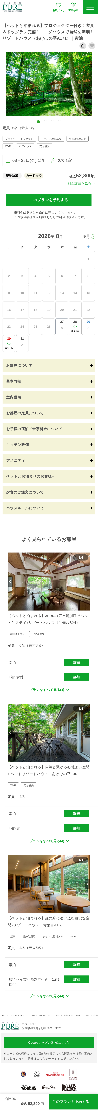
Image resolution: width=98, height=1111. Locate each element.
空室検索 (73, 10)
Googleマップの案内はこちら (49, 1042)
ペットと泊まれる (17, 1015)
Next (87, 582)
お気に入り (59, 10)
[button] (38, 121)
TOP (3, 1015)
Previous (10, 582)
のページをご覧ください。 (54, 1058)
